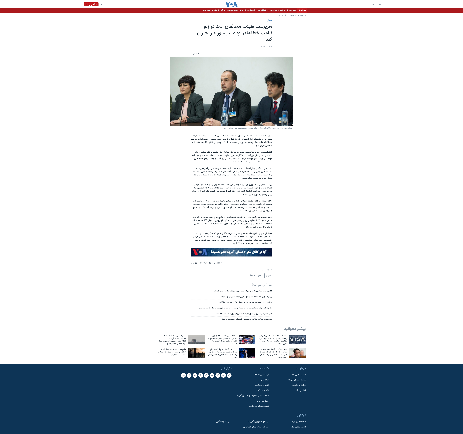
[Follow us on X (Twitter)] (217, 375)
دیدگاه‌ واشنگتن (223, 421)
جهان (269, 20)
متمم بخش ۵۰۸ (298, 374)
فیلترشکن (264, 380)
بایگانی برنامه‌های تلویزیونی (255, 427)
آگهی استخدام (262, 390)
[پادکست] (189, 375)
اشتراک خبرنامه (262, 385)
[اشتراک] (183, 375)
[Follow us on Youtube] (212, 375)
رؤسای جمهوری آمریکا (258, 421)
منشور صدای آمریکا (297, 380)
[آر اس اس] (195, 375)
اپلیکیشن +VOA (261, 374)
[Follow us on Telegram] (223, 375)
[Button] (195, 53)
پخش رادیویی (262, 401)
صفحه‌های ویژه (299, 421)
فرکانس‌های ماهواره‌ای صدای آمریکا (252, 395)
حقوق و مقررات (299, 385)
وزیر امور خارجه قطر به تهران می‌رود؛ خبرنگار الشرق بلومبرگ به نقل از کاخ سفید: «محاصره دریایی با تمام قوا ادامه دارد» (249, 10)
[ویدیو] (102, 4)
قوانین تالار (301, 390)
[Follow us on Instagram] (206, 375)
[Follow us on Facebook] (229, 375)
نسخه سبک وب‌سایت (259, 406)
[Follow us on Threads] (200, 375)
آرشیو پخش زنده (298, 427)
